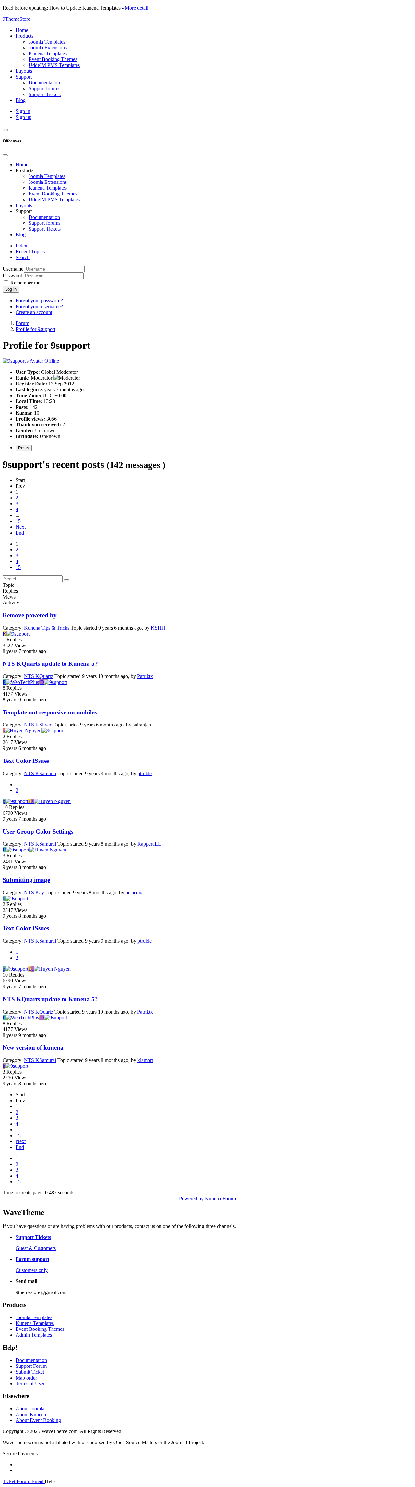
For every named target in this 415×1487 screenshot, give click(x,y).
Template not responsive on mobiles (50, 712)
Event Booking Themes (53, 193)
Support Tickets (45, 229)
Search (23, 257)
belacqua (134, 892)
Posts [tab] (23, 448)
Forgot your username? (39, 306)
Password (12, 275)
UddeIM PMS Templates (54, 199)
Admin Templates (34, 1335)
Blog (21, 234)
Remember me (25, 282)
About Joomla (30, 1408)
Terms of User (30, 1383)
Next (21, 527)
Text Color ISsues (26, 760)
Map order (26, 1377)
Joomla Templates (47, 176)
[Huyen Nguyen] (23, 730)
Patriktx (145, 676)
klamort (145, 1060)
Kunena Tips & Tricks (46, 628)
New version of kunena (33, 1047)
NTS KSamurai (40, 773)
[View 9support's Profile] (23, 361)
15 (18, 521)
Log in (11, 289)
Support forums (44, 223)
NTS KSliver (37, 724)
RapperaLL (149, 844)
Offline (51, 361)
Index (21, 245)
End (20, 533)
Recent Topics (30, 251)
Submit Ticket (30, 1372)
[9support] (18, 633)
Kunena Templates (48, 188)
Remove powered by (30, 615)
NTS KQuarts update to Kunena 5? (50, 663)
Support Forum (31, 1366)
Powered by (191, 1198)
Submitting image (26, 879)
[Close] (5, 155)
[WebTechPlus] (22, 682)
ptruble (144, 773)
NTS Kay (34, 892)
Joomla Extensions (48, 182)
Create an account (34, 312)
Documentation (44, 217)
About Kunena (31, 1414)
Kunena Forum (220, 1198)
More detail (136, 8)
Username (13, 268)
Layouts (24, 205)
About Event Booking (38, 1420)
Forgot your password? (39, 300)
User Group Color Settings (38, 831)
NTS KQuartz (38, 676)
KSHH (158, 628)
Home (22, 164)
